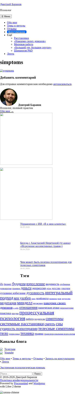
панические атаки (48, 307)
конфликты (42, 298)
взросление (35, 284)
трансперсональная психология (59, 334)
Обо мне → (7, 111)
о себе (15, 308)
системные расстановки (22, 323)
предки (15, 313)
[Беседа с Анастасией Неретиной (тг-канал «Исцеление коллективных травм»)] (8, 252)
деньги (26, 288)
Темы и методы (16, 25)
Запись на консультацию (59, 358)
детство (56, 288)
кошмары (53, 299)
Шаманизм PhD (23, 50)
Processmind (21, 383)
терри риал (14, 334)
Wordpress (39, 383)
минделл (24, 302)
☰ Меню (5, 16)
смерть (49, 324)
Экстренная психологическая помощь (22, 367)
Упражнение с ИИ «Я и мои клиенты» (43, 223)
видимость (52, 284)
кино (34, 299)
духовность (35, 293)
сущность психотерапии (19, 329)
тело (4, 333)
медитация (8, 303)
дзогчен (65, 288)
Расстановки (21, 38)
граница (16, 288)
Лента (10, 53)
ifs (1, 284)
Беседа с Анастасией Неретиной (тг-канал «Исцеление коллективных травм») (45, 245)
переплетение (67, 308)
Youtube (9, 352)
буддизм (19, 284)
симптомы (54, 318)
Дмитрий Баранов (10, 4)
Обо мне (12, 22)
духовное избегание (13, 293)
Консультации (16, 31)
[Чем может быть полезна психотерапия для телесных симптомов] (8, 271)
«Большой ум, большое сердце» (32, 47)
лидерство (66, 299)
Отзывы (12, 28)
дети (48, 288)
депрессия (39, 288)
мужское (38, 303)
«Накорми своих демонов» (30, 41)
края (59, 299)
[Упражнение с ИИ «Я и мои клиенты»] (8, 232)
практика (5, 313)
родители (39, 319)
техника (27, 333)
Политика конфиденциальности (19, 380)
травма (39, 333)
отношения (28, 307)
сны (59, 323)
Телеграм (9, 349)
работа (30, 318)
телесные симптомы (56, 328)
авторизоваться (62, 84)
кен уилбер (22, 298)
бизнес (8, 284)
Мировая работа (23, 44)
